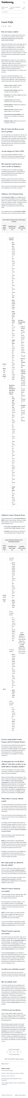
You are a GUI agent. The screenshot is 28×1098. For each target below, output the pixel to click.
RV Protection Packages (7, 1070)
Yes (10, 1051)
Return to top (4, 1063)
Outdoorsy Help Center (6, 1095)
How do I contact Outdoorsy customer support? (12, 1073)
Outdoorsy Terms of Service (8, 1075)
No (17, 1051)
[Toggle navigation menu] (24, 2)
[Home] (7, 2)
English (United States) (20, 1095)
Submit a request (19, 1059)
